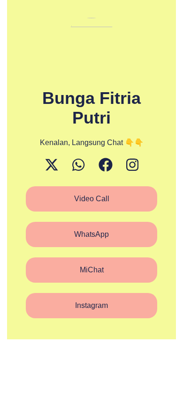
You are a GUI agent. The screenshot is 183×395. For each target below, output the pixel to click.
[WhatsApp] (78, 165)
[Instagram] (132, 165)
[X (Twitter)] (52, 165)
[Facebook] (106, 165)
